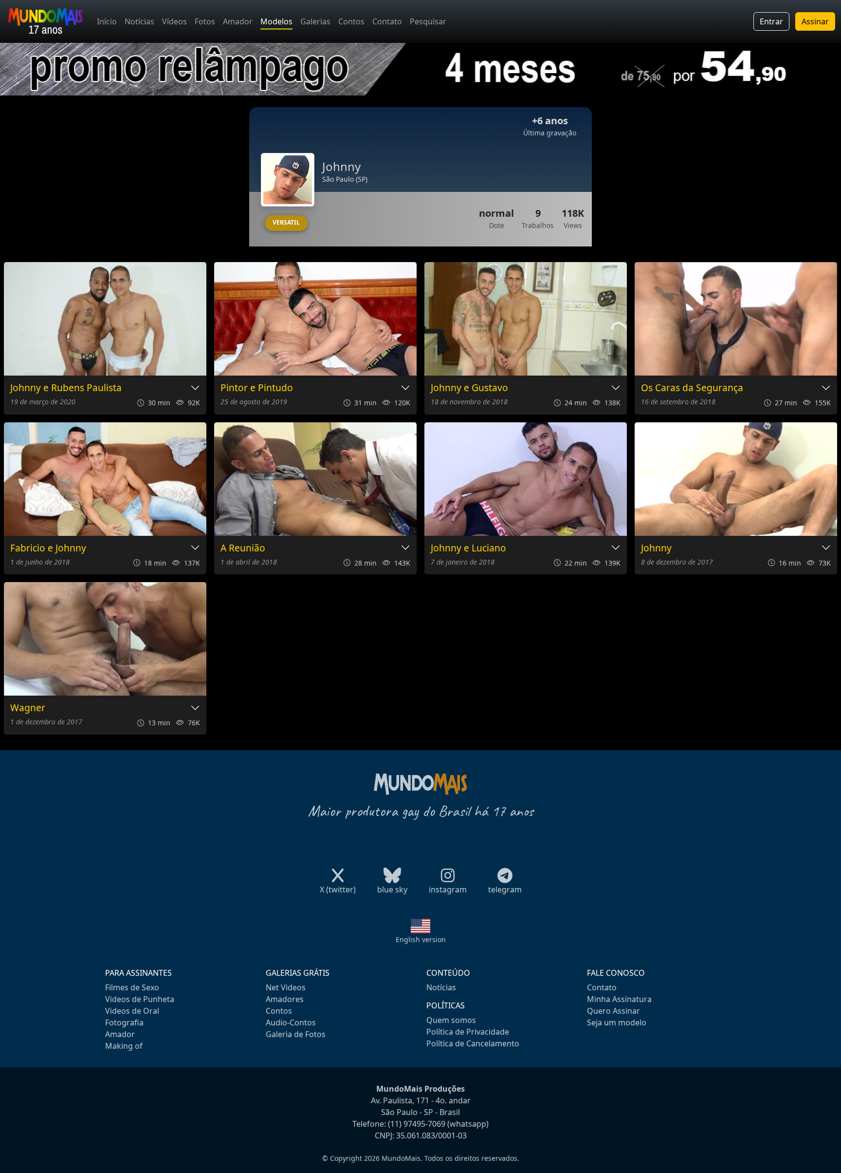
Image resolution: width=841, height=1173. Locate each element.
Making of (124, 1046)
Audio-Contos (291, 1022)
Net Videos (286, 987)
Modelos (276, 21)
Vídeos (174, 21)
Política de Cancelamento (472, 1043)
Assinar (815, 21)
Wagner (27, 708)
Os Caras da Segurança (692, 388)
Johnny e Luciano (468, 548)
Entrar (771, 21)
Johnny (656, 548)
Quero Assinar (613, 1010)
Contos (351, 21)
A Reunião (242, 548)
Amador (238, 21)
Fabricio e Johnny (48, 548)
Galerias (315, 21)
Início (107, 21)
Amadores (285, 999)
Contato (387, 21)
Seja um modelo (616, 1022)
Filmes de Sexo (132, 987)
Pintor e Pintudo (256, 388)
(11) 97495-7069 (416, 1123)
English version (421, 939)
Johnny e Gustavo (469, 388)
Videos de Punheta (139, 999)
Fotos (205, 21)
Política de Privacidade (467, 1031)
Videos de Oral (132, 1010)
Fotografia (124, 1022)
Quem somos (451, 1020)
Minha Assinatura (619, 999)
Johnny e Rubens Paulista (66, 388)
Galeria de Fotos (296, 1034)
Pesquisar (428, 21)
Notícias (139, 21)
